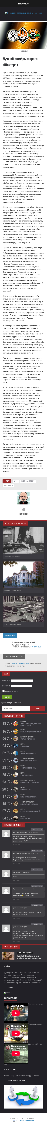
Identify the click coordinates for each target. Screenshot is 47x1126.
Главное (23, 721)
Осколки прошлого (27, 780)
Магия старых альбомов (29, 804)
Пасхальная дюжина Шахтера (30, 732)
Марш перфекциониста (28, 797)
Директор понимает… (12, 556)
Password (6, 686)
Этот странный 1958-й (12, 625)
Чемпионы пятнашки (28, 753)
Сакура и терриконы (27, 739)
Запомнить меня (11, 691)
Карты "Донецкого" (25, 952)
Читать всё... (17, 845)
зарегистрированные (20, 663)
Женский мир (25, 746)
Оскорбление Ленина (28, 768)
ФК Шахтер (8, 485)
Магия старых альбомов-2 (29, 782)
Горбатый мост (25, 819)
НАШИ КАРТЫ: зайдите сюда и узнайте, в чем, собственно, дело (29, 957)
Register (3, 703)
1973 (15, 481)
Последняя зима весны (28, 761)
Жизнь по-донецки (27, 737)
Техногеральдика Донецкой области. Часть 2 (30, 724)
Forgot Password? (14, 703)
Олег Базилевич (28, 481)
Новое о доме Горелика (13, 590)
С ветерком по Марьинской (30, 811)
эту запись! (35, 647)
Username (6, 680)
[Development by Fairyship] (23, 1120)
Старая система (25, 790)
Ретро (22, 730)
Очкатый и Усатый (26, 775)
